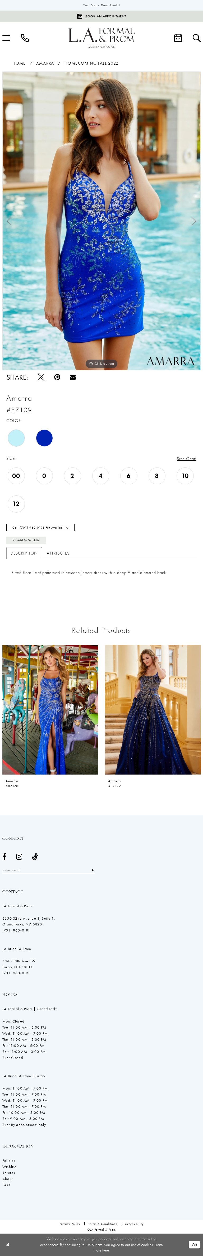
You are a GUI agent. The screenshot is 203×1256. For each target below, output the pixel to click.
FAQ (6, 1184)
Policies (8, 1160)
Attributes (58, 553)
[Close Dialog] (7, 1244)
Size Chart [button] (186, 458)
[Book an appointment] (178, 38)
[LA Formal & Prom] (101, 38)
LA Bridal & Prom (16, 948)
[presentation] (50, 710)
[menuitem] (25, 38)
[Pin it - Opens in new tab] (57, 377)
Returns (8, 1172)
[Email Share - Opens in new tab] (73, 377)
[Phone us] (25, 38)
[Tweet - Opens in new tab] (41, 377)
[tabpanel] (101, 221)
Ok (194, 1245)
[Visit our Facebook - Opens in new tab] (4, 856)
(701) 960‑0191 (16, 930)
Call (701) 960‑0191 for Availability (40, 528)
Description (24, 553)
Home (19, 63)
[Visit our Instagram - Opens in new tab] (19, 856)
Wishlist (9, 1166)
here (105, 1250)
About (7, 1178)
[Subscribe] (93, 870)
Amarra (45, 63)
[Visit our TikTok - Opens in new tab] (35, 856)
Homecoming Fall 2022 (91, 63)
